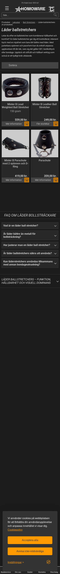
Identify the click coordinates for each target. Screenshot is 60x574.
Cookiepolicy (15, 530)
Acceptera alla (30, 540)
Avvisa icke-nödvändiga (30, 551)
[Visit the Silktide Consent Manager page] (48, 562)
